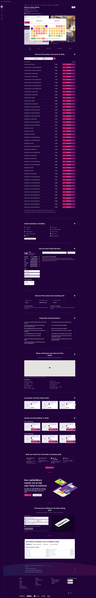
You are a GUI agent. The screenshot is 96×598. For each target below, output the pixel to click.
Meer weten (55, 210)
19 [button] (49, 33)
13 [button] (46, 28)
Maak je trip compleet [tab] (54, 544)
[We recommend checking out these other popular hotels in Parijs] (74, 398)
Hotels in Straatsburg (53, 549)
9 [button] (59, 28)
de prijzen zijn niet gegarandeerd (47, 565)
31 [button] (61, 35)
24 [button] (39, 33)
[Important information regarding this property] (74, 295)
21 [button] (54, 33)
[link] (35, 429)
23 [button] (36, 33)
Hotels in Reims (28, 556)
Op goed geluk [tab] (45, 544)
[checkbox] (29, 283)
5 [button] (49, 28)
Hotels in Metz (52, 552)
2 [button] (59, 26)
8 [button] (34, 28)
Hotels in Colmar (52, 550)
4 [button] (41, 26)
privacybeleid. (26, 531)
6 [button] (46, 26)
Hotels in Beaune (52, 553)
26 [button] (49, 35)
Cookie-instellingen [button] (27, 213)
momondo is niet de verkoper (30, 568)
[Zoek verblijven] (1, 7)
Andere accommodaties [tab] (37, 544)
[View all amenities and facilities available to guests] (74, 223)
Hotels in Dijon (28, 552)
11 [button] (41, 28)
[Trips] (1, 16)
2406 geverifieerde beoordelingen (34, 13)
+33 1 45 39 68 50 (27, 12)
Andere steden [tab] (28, 544)
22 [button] (34, 33)
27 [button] (46, 33)
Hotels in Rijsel (28, 549)
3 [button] (61, 26)
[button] (2, 1)
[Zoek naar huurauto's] (1, 9)
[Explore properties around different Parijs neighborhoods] (74, 418)
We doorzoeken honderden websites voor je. (33, 570)
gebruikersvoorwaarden (42, 530)
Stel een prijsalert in (66, 461)
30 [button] (36, 35)
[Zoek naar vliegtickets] (1, 5)
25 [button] (41, 33)
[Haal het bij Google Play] (70, 580)
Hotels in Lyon (28, 553)
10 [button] (39, 28)
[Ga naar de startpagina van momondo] (7, 1)
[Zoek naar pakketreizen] (1, 11)
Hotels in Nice (28, 550)
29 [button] (34, 35)
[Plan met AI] (1, 13)
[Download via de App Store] (70, 583)
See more (73, 421)
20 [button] (52, 33)
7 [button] (54, 28)
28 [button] (54, 35)
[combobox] (37, 518)
